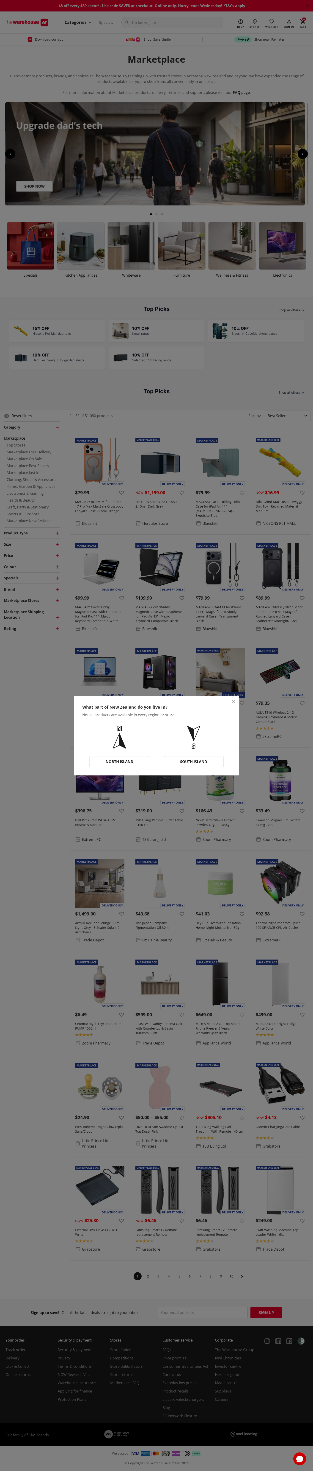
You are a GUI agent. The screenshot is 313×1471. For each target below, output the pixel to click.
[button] (299, 1458)
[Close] (233, 701)
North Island (119, 761)
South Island (193, 761)
